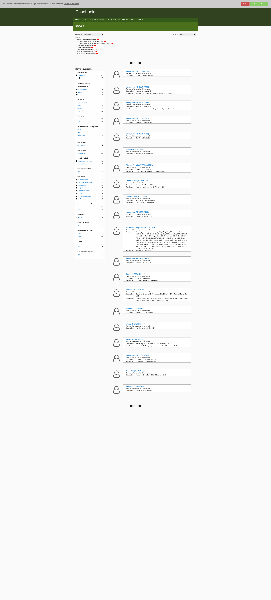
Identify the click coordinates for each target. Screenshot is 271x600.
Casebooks (85, 12)
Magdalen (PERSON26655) (136, 371)
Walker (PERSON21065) (135, 339)
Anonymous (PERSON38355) (137, 87)
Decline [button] (245, 4)
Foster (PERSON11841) (135, 290)
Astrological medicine (113, 19)
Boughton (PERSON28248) (136, 386)
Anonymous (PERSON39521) (137, 118)
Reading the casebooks (97, 19)
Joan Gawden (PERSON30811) (138, 181)
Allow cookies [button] (259, 4)
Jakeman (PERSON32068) (136, 196)
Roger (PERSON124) (134, 308)
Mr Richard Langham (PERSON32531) (141, 228)
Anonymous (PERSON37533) (137, 212)
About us (140, 19)
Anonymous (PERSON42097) (137, 258)
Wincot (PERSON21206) (135, 324)
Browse (77, 19)
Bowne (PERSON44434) (135, 274)
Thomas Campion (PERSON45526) (139, 165)
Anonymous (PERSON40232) (137, 71)
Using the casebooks (128, 19)
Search (85, 19)
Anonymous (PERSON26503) (137, 355)
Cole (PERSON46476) (134, 149)
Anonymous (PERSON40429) (137, 134)
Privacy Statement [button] (71, 4)
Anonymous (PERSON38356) (137, 102)
